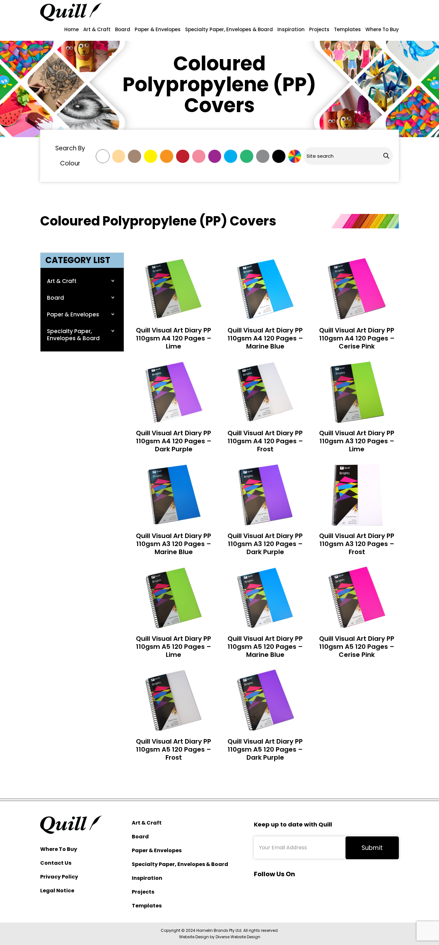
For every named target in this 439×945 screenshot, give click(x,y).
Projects (319, 29)
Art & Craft (97, 29)
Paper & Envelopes (158, 29)
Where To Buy (382, 29)
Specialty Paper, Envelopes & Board (229, 29)
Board (122, 29)
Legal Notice (57, 890)
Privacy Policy (59, 876)
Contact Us (55, 863)
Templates (347, 29)
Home (71, 29)
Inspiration (291, 29)
